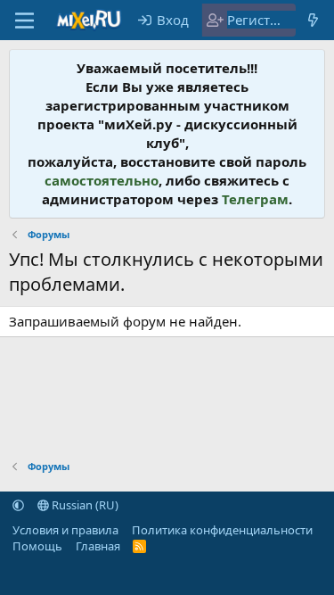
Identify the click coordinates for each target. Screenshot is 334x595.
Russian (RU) (83, 505)
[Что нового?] (313, 20)
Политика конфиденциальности (222, 530)
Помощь (37, 546)
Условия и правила (65, 530)
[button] (18, 505)
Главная (98, 546)
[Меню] (24, 20)
